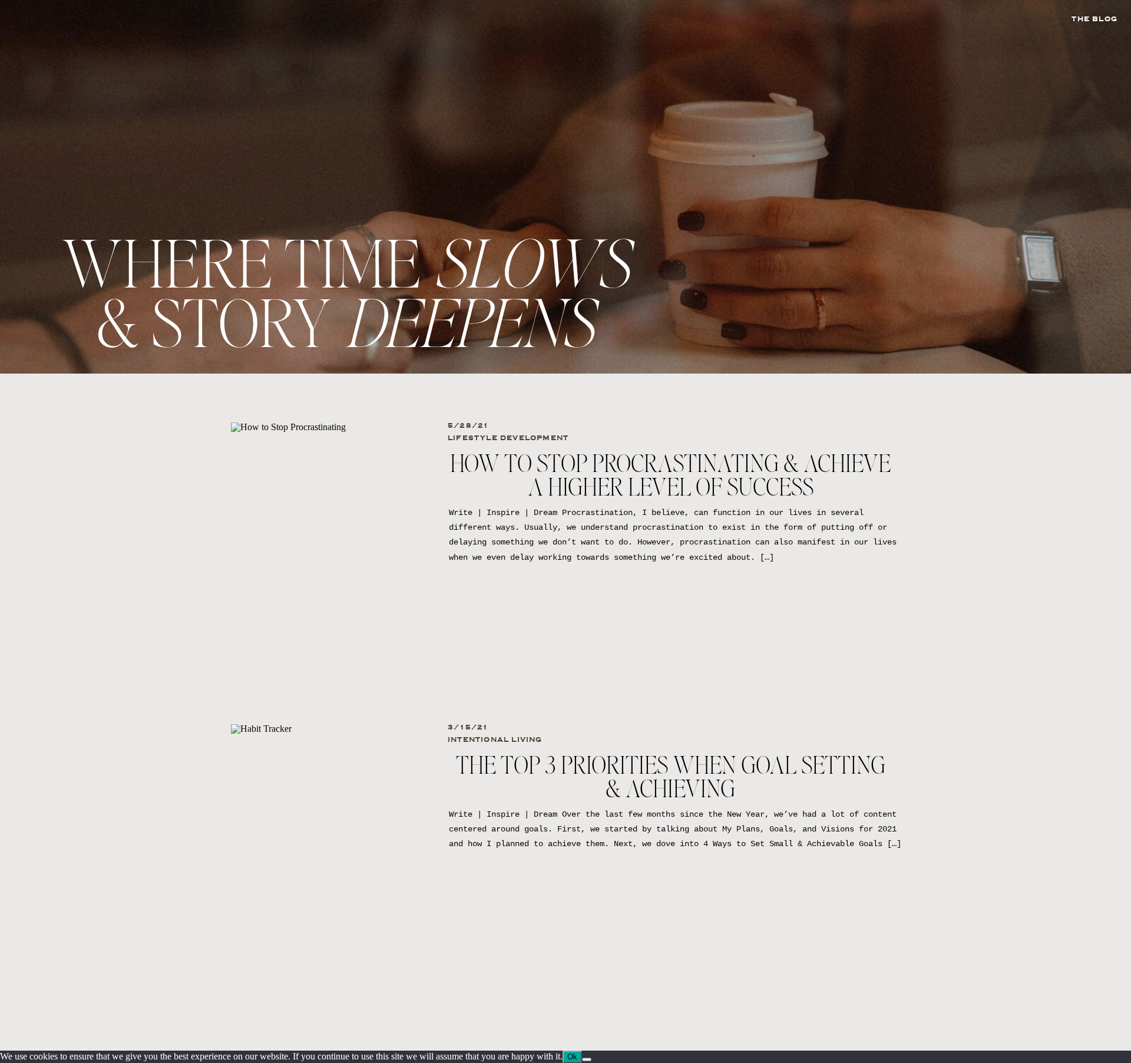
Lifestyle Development (508, 438)
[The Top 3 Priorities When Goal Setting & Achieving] (329, 839)
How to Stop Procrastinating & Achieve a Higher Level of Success (670, 476)
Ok (572, 1056)
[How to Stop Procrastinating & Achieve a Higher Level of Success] (329, 537)
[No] (586, 1059)
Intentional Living (495, 739)
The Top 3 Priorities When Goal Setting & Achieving (670, 778)
